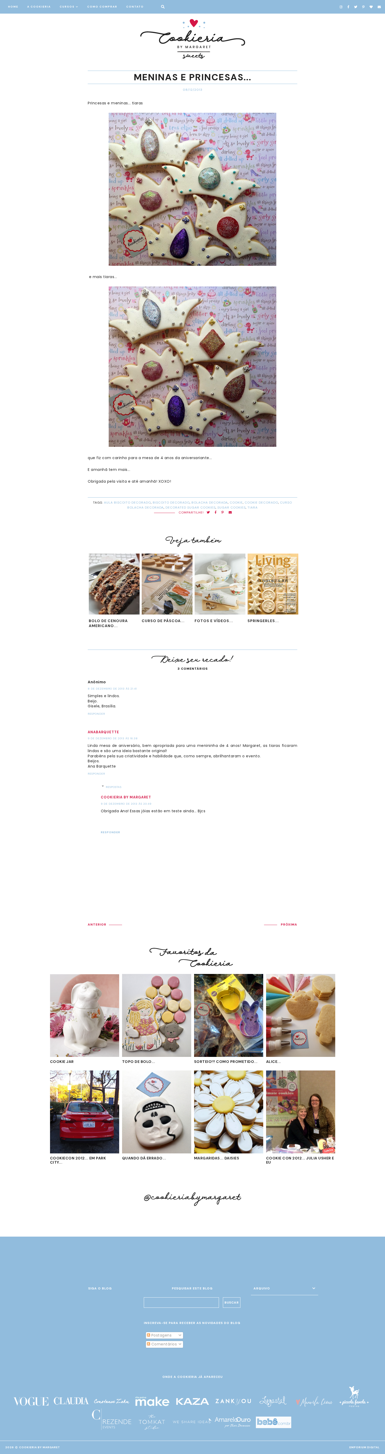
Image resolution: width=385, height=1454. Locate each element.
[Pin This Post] (222, 512)
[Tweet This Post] (208, 512)
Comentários (163, 1344)
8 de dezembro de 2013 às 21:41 (112, 688)
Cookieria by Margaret (126, 797)
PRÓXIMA (289, 924)
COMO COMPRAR (102, 6)
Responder (96, 713)
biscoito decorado (171, 502)
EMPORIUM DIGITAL (364, 1447)
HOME (13, 6)
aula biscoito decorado (127, 502)
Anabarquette (103, 732)
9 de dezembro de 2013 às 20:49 (126, 803)
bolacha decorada (209, 502)
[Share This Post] (216, 512)
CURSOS (67, 6)
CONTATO (135, 6)
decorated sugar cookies (191, 507)
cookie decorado (261, 502)
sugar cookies (231, 507)
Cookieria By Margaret (39, 1447)
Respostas (114, 787)
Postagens (161, 1335)
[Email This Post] (230, 512)
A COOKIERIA (39, 6)
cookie (236, 502)
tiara (253, 507)
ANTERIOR (97, 924)
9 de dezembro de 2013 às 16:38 (113, 738)
